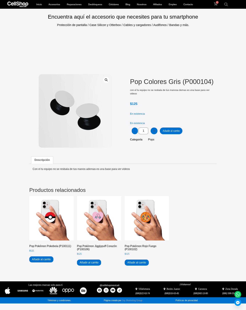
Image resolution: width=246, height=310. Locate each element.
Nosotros (141, 4)
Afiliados (157, 4)
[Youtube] (112, 290)
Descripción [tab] (42, 160)
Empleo (173, 4)
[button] (106, 80)
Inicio (39, 4)
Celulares (114, 4)
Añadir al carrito (171, 130)
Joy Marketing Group (132, 300)
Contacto (188, 4)
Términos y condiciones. (59, 300)
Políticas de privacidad (187, 300)
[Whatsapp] (237, 294)
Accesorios (54, 4)
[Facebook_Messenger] (237, 302)
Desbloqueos (95, 4)
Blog (128, 4)
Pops (151, 139)
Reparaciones (74, 4)
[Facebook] (99, 290)
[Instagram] (106, 290)
